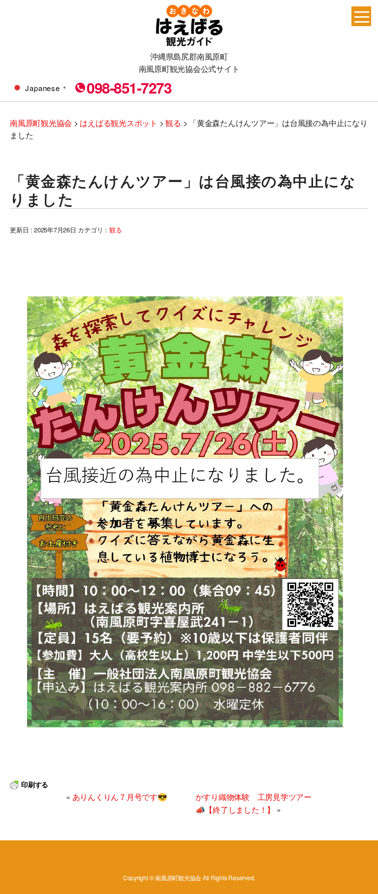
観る (115, 229)
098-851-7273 (129, 87)
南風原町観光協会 (189, 25)
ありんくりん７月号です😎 (119, 796)
